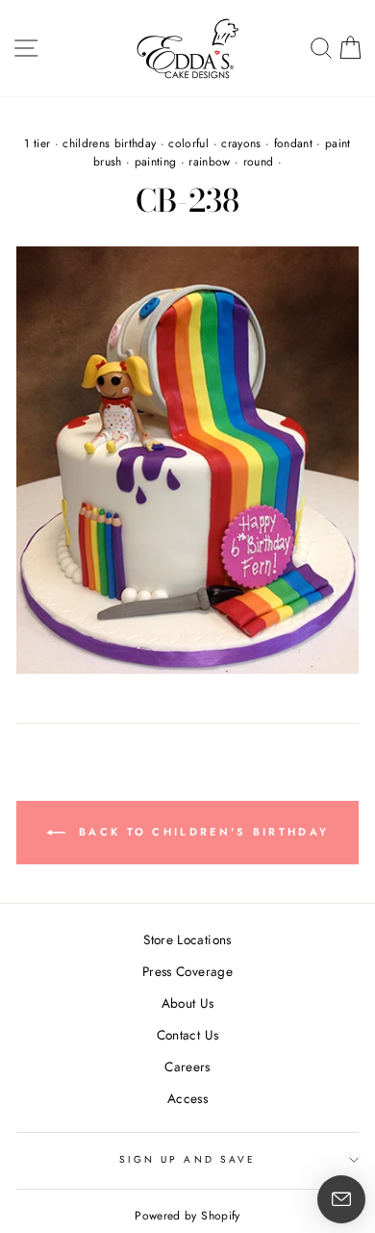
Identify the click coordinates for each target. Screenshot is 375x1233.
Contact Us (187, 1034)
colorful (188, 143)
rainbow (209, 161)
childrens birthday (109, 143)
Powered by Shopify (187, 1215)
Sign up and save (187, 1159)
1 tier (37, 143)
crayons (241, 143)
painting (156, 161)
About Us (188, 1003)
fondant (293, 143)
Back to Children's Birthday (201, 831)
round (258, 161)
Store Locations (187, 939)
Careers (187, 1066)
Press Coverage (187, 971)
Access (187, 1098)
